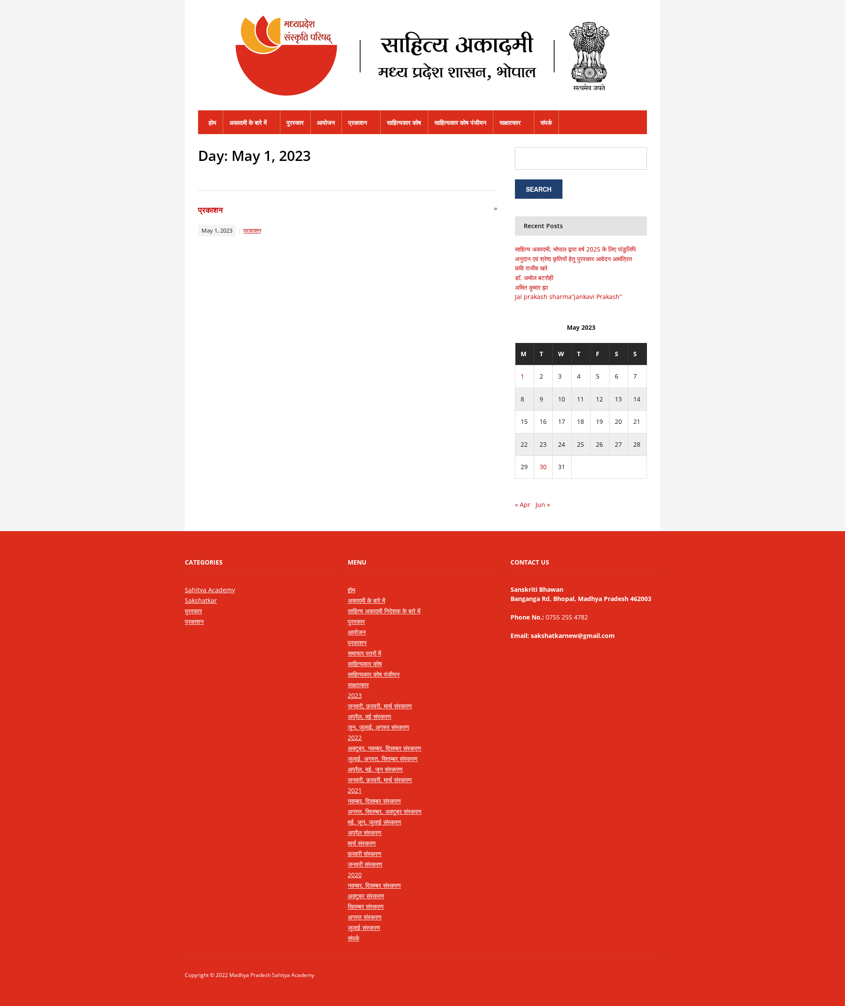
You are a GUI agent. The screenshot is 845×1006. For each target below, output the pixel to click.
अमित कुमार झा (531, 287)
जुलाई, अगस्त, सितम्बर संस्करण (383, 758)
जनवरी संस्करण (365, 864)
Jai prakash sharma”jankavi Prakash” (568, 296)
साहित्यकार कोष (404, 122)
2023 (355, 695)
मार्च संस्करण (362, 843)
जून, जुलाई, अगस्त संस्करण (378, 727)
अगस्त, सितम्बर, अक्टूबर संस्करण (385, 811)
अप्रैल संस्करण (365, 832)
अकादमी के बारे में (248, 122)
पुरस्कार (295, 122)
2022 (355, 737)
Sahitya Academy (210, 590)
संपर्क (546, 122)
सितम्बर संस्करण (366, 906)
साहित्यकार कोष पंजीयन (460, 122)
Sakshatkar (201, 600)
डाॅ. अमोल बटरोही (534, 277)
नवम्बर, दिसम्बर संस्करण (374, 801)
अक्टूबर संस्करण (366, 896)
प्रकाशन (357, 122)
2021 (355, 790)
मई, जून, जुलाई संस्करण (374, 822)
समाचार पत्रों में (364, 653)
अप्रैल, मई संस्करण (369, 716)
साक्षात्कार (510, 122)
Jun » (543, 504)
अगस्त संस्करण (365, 917)
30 (543, 467)
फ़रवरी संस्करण (365, 853)
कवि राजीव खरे (531, 268)
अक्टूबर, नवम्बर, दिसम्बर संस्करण (384, 748)
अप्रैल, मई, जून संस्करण (375, 769)
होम (212, 122)
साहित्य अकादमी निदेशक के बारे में (384, 611)
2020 (355, 875)
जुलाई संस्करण (364, 927)
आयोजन (326, 122)
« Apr (522, 504)
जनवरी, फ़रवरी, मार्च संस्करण (380, 706)
